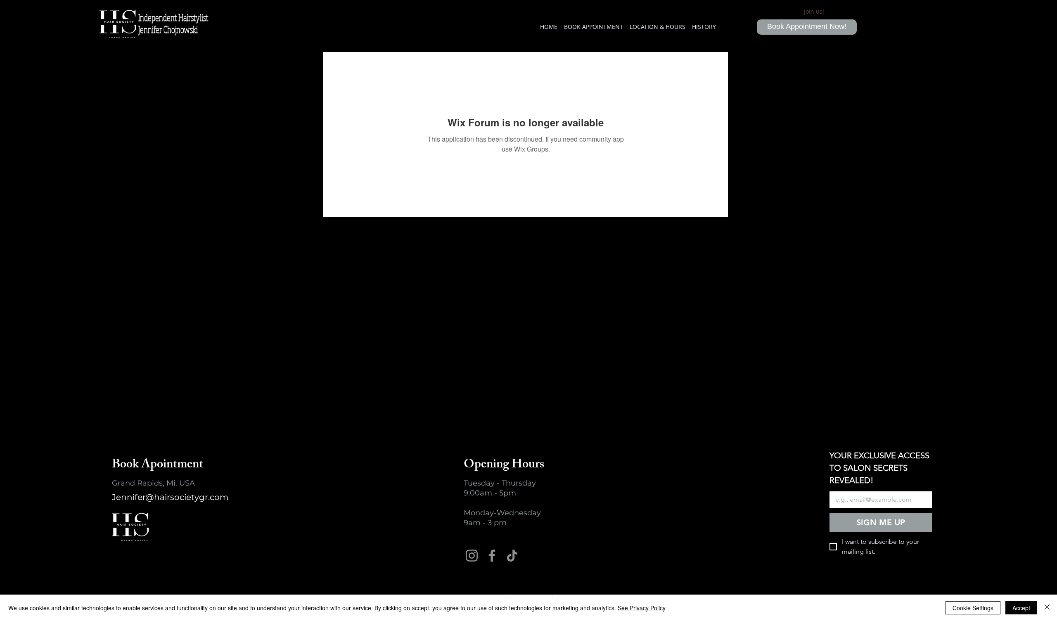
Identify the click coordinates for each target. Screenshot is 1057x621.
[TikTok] (512, 556)
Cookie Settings (973, 608)
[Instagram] (472, 556)
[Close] (1047, 607)
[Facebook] (492, 556)
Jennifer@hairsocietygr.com (170, 497)
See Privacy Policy (642, 608)
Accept (1021, 608)
